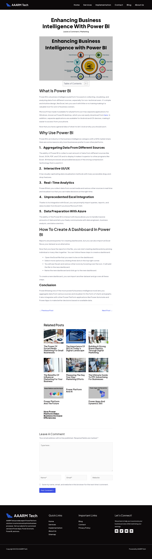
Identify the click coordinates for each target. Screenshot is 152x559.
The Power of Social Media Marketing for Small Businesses (53, 349)
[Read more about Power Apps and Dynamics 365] (98, 392)
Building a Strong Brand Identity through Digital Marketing (97, 349)
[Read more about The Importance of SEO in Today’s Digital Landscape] (76, 336)
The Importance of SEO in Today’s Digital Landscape (75, 348)
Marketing (84, 31)
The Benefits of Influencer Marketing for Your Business (53, 378)
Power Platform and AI (74, 390)
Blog (129, 5)
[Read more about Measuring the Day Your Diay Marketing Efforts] (76, 365)
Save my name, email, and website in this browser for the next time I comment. (75, 484)
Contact (119, 5)
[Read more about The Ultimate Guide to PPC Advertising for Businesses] (98, 365)
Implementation (103, 5)
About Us (139, 5)
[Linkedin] (131, 531)
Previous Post (46, 310)
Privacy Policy (84, 528)
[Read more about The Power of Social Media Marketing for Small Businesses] (54, 336)
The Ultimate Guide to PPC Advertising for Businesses (98, 377)
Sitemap (52, 534)
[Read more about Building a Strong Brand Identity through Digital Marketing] (98, 336)
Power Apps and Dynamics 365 (97, 402)
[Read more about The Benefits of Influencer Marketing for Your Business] (54, 365)
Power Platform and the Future (51, 402)
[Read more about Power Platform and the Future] (54, 392)
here (106, 115)
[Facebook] (116, 531)
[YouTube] (126, 531)
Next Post (107, 310)
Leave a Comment (71, 31)
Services (87, 5)
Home (77, 5)
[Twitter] (121, 531)
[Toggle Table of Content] (85, 83)
